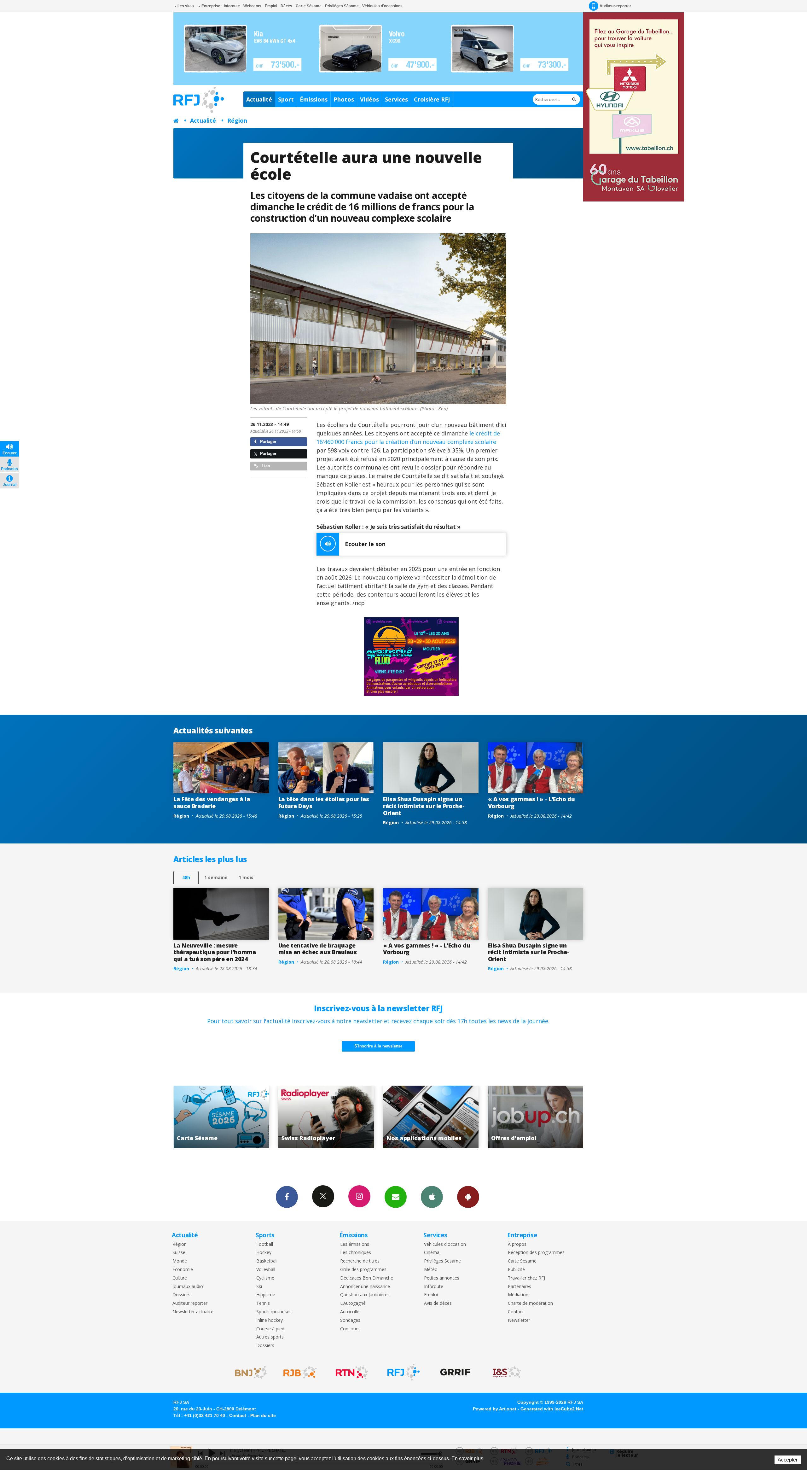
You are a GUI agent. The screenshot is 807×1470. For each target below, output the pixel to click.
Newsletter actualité (192, 1312)
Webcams (252, 6)
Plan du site (263, 1415)
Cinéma (431, 1252)
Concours (350, 1329)
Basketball (266, 1261)
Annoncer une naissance (365, 1286)
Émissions (314, 99)
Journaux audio (187, 1286)
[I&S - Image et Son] (507, 1372)
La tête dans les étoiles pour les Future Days (323, 802)
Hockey (263, 1252)
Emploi (271, 6)
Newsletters (396, 1197)
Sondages (350, 1320)
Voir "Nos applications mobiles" (284, 1117)
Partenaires (519, 1286)
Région (237, 120)
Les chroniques (355, 1252)
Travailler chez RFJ (526, 1278)
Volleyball (265, 1269)
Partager (267, 441)
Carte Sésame (309, 6)
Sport (286, 99)
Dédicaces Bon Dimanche (366, 1278)
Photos (344, 99)
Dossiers (181, 1295)
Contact (516, 1312)
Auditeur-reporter (615, 6)
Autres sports (270, 1337)
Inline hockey (269, 1320)
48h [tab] (186, 877)
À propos (517, 1244)
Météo (431, 1269)
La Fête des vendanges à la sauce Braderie (211, 802)
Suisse (178, 1252)
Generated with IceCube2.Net (551, 1408)
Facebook (287, 1197)
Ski (259, 1286)
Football (264, 1244)
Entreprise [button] (210, 6)
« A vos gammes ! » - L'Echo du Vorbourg (531, 802)
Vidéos (369, 99)
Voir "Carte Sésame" (494, 1117)
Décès (286, 6)
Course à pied (270, 1329)
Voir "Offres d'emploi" (389, 1117)
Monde (179, 1261)
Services (396, 99)
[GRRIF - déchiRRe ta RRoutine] (455, 1372)
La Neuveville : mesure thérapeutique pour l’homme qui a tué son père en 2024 (214, 952)
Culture (179, 1278)
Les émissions (354, 1244)
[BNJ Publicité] (248, 1372)
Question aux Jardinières (365, 1295)
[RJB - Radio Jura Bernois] (300, 1372)
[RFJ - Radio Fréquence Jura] (403, 1372)
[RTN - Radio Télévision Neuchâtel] (351, 1372)
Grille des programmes (363, 1269)
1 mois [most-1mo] (246, 877)
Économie (182, 1269)
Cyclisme (265, 1278)
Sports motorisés (274, 1312)
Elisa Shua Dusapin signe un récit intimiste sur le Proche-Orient (423, 805)
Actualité (259, 99)
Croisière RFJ (432, 99)
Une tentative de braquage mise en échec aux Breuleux (317, 949)
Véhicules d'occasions (382, 6)
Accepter (788, 1459)
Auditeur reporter (189, 1303)
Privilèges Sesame (442, 1261)
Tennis (263, 1303)
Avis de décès (438, 1303)
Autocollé (349, 1312)
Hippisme (265, 1295)
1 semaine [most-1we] (216, 877)
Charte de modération (530, 1303)
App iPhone (432, 1197)
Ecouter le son (365, 544)
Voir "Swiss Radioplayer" (179, 1117)
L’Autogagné (353, 1303)
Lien (265, 466)
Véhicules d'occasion (445, 1244)
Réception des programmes (536, 1252)
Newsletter (519, 1320)
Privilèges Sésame (342, 6)
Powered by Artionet (494, 1408)
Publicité (516, 1269)
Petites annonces (441, 1278)
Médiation (518, 1295)
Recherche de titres (360, 1261)
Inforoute (232, 6)
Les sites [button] (185, 6)
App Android (468, 1197)
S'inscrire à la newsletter (378, 1046)
